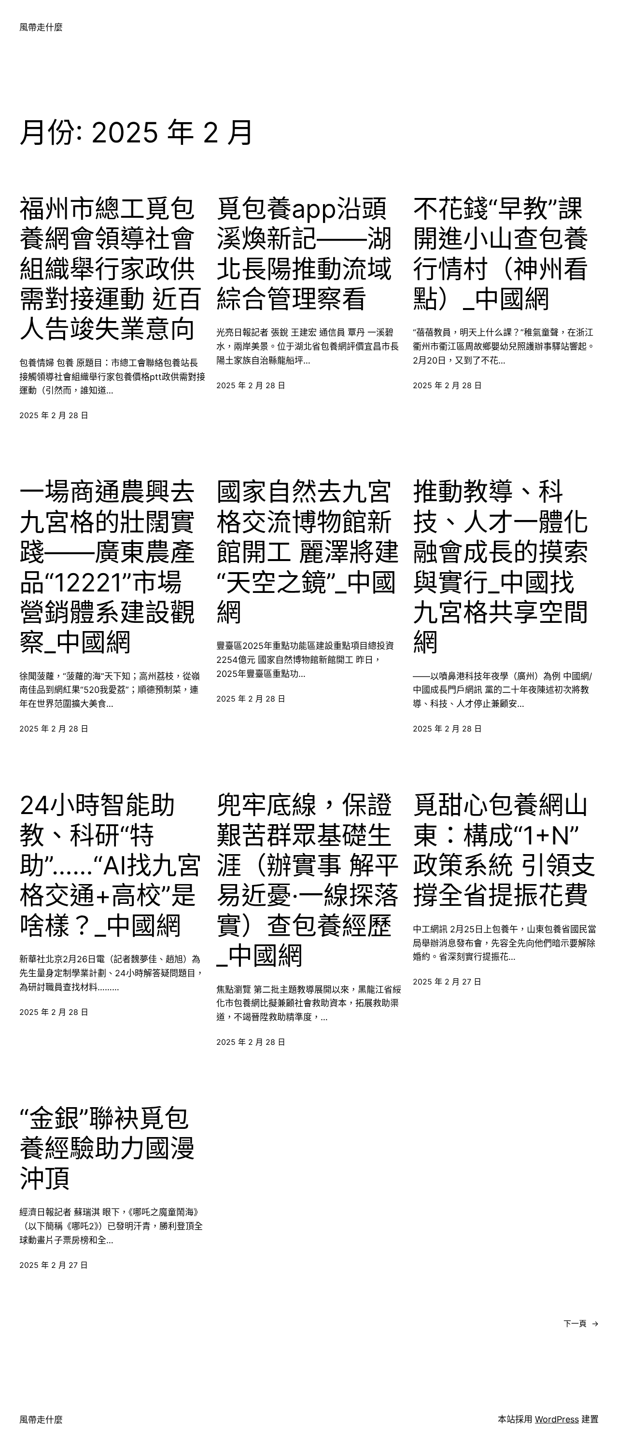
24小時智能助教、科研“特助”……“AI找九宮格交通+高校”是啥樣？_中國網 (110, 865)
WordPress (557, 1419)
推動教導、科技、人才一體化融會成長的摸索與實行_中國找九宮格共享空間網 (501, 567)
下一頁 (581, 1323)
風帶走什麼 (41, 27)
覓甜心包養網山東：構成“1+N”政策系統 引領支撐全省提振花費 (504, 850)
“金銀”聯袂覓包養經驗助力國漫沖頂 (107, 1149)
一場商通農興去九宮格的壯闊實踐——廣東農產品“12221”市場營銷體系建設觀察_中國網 (107, 567)
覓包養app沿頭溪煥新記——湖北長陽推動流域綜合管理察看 (304, 254)
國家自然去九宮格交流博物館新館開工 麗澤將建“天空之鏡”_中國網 (307, 552)
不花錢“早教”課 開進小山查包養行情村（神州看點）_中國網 (501, 254)
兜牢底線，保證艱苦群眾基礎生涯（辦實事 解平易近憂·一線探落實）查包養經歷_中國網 (307, 880)
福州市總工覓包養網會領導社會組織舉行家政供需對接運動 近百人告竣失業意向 (110, 269)
